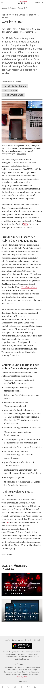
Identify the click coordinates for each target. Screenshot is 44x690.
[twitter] (9, 687)
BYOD (25, 224)
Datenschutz (32, 654)
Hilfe (23, 652)
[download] (35, 687)
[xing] (15, 687)
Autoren (26, 659)
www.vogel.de (22, 677)
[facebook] (3, 687)
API (7, 522)
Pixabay (20, 154)
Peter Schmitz (26, 32)
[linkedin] (22, 687)
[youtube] (31, 640)
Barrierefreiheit (12, 657)
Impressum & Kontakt (27, 657)
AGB (18, 652)
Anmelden (38, 2)
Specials (4, 8)
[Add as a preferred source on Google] (22, 646)
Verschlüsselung (29, 287)
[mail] (28, 687)
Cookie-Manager (9, 652)
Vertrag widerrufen (33, 652)
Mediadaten (22, 654)
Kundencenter (11, 654)
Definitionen (12, 8)
